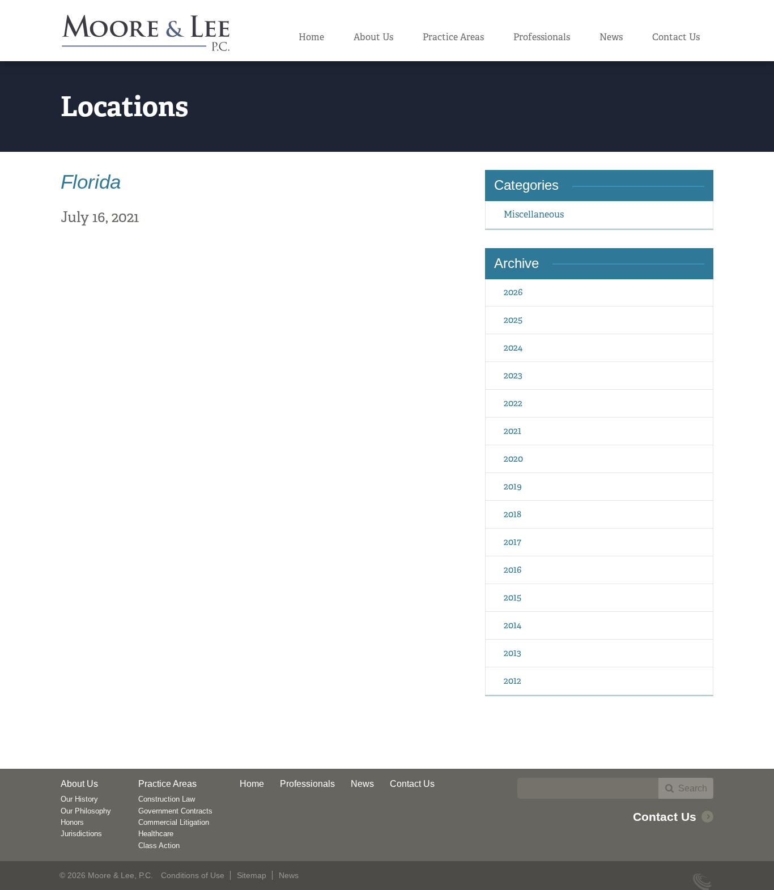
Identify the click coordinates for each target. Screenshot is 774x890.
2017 (512, 542)
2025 (513, 320)
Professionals (541, 37)
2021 (512, 431)
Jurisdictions (81, 833)
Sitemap (251, 875)
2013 (512, 653)
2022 (513, 403)
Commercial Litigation (173, 822)
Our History (79, 799)
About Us (373, 37)
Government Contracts (175, 811)
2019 (513, 486)
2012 (512, 681)
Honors (72, 822)
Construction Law (166, 799)
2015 (512, 597)
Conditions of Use (192, 875)
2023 (513, 375)
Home (311, 37)
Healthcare (155, 833)
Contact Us (676, 37)
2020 (513, 459)
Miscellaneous (534, 214)
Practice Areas (453, 37)
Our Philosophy (86, 811)
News (611, 37)
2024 (513, 348)
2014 (512, 625)
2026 (513, 292)
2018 (512, 514)
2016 (512, 570)
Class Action (159, 845)
